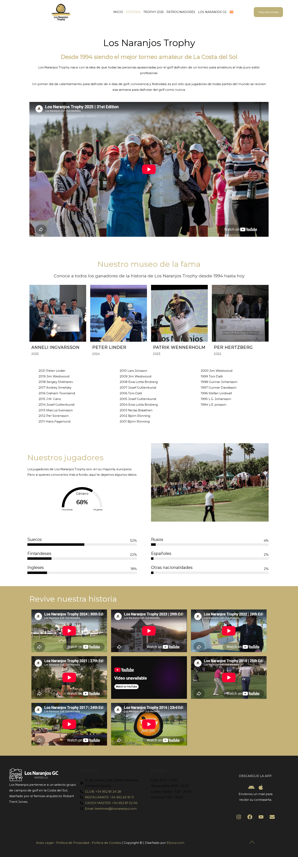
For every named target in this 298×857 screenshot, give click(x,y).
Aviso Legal (44, 843)
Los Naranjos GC (212, 12)
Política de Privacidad (72, 843)
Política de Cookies (106, 843)
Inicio (118, 12)
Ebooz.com (175, 843)
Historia (133, 12)
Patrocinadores (180, 12)
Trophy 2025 (153, 12)
